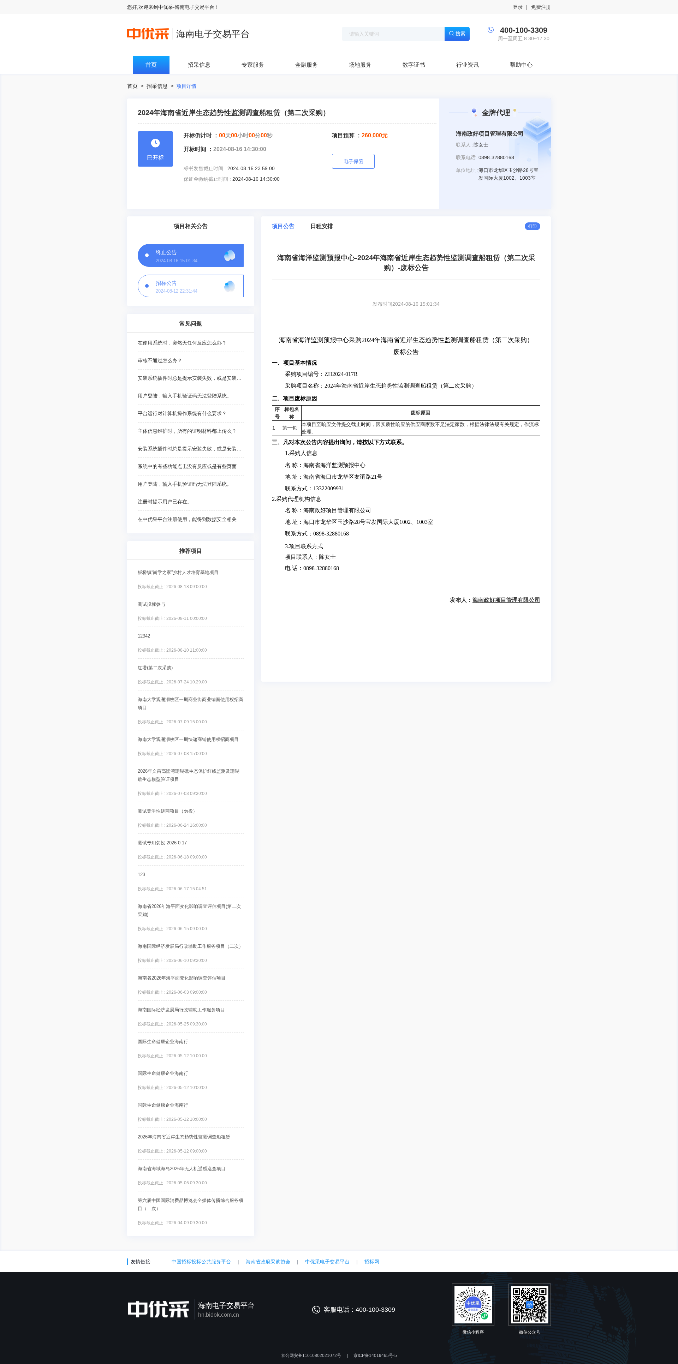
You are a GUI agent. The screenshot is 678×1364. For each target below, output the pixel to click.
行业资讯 (467, 65)
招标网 (371, 1261)
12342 (144, 636)
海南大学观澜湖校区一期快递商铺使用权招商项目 (188, 739)
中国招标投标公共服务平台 (201, 1261)
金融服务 (306, 65)
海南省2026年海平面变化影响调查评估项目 (182, 978)
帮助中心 (521, 65)
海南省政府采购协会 (268, 1261)
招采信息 (199, 65)
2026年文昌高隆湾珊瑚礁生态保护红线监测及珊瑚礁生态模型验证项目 (188, 775)
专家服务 (253, 65)
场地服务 (360, 65)
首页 (151, 65)
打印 (532, 226)
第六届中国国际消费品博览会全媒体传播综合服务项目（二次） (190, 1204)
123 (141, 874)
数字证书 (414, 65)
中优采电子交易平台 (327, 1261)
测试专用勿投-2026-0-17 (162, 842)
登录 (518, 7)
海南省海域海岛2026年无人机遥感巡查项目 (182, 1168)
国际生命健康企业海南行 (163, 1041)
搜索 (460, 33)
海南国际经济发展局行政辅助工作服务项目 (181, 1009)
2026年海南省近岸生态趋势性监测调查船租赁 (184, 1136)
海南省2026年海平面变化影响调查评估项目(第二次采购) (189, 910)
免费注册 (541, 7)
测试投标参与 (151, 604)
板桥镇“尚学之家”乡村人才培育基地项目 (178, 572)
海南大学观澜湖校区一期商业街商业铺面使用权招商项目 (190, 703)
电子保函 (353, 161)
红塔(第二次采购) (155, 667)
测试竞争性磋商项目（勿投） (167, 811)
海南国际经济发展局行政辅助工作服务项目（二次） (190, 946)
